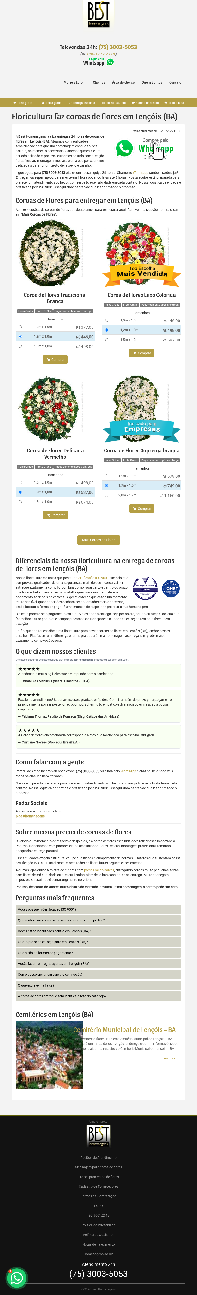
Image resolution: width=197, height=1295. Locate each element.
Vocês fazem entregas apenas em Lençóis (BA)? (54, 963)
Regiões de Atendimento (98, 1157)
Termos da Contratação (98, 1196)
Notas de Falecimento (98, 1244)
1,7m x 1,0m (127, 485)
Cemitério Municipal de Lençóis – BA (124, 1030)
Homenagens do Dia (99, 1254)
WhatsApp (128, 771)
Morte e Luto (73, 82)
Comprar (58, 359)
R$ (85, 327)
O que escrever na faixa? (36, 985)
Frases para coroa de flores (98, 1176)
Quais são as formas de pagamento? (45, 952)
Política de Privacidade (98, 1225)
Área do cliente (123, 82)
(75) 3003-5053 (117, 47)
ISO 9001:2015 (98, 1215)
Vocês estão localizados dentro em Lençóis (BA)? (54, 931)
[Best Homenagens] (98, 19)
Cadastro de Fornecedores (98, 1186)
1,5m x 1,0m (43, 346)
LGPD (98, 1205)
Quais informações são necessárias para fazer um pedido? (61, 920)
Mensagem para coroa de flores (98, 1167)
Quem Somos (152, 82)
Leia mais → (171, 1058)
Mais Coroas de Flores (98, 540)
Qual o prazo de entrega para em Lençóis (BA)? (53, 942)
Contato (175, 82)
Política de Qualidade (98, 1234)
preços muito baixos (99, 870)
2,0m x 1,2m (127, 495)
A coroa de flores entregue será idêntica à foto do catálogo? (62, 996)
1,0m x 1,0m (43, 326)
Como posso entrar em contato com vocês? (50, 974)
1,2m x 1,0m (43, 336)
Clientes (99, 82)
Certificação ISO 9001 (92, 577)
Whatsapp (140, 172)
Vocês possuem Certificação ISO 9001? (47, 909)
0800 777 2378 (101, 54)
